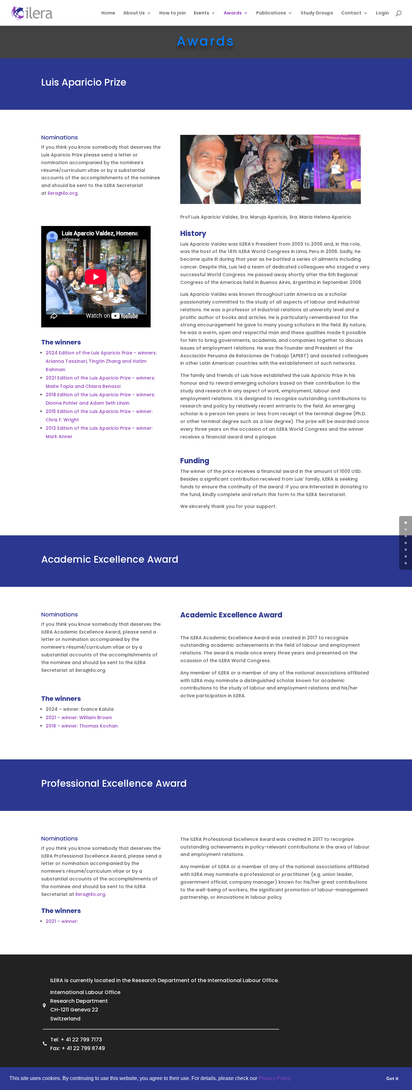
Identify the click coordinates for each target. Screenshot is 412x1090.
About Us (134, 13)
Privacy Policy (274, 1078)
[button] (293, 1079)
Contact (351, 13)
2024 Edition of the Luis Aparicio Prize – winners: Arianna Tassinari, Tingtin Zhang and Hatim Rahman (101, 361)
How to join (172, 13)
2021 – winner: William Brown (79, 717)
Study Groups (317, 13)
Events (201, 13)
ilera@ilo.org (63, 193)
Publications (271, 13)
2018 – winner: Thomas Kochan (82, 726)
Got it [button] (392, 1078)
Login (382, 13)
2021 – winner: (62, 921)
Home (108, 13)
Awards (233, 13)
